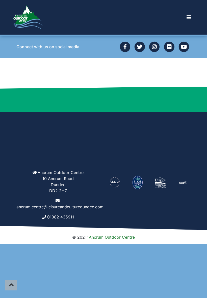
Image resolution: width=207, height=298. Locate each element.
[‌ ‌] (125, 46)
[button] (189, 17)
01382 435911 (60, 216)
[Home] (28, 17)
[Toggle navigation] (188, 17)
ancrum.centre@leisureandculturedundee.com (60, 206)
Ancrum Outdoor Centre (112, 237)
